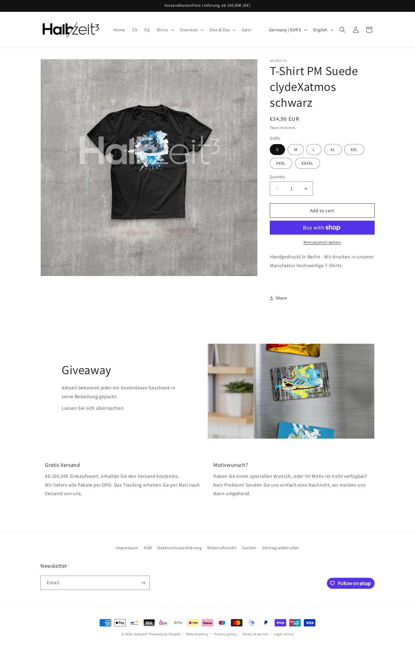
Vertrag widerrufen (280, 547)
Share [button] (281, 298)
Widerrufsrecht (221, 547)
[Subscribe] (142, 583)
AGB (148, 547)
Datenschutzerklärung (179, 547)
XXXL (281, 163)
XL (333, 149)
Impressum (127, 547)
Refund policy (197, 634)
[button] (165, 29)
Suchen (249, 547)
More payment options (322, 242)
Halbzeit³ (141, 634)
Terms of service (255, 634)
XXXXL (307, 163)
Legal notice (283, 634)
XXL (354, 149)
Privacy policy (225, 634)
